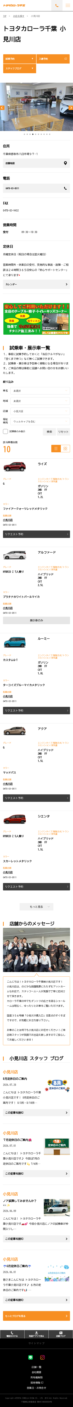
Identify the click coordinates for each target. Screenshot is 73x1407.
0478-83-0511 (12, 188)
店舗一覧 (36, 1367)
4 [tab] (33, 135)
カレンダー (11, 284)
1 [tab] (24, 135)
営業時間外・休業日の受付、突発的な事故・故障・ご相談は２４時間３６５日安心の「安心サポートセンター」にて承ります (36, 269)
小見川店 (8, 520)
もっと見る (36, 906)
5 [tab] (35, 135)
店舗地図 (10, 163)
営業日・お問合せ (36, 1388)
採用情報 (35, 1383)
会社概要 (36, 1372)
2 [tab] (27, 135)
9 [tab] (47, 135)
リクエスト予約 (14, 534)
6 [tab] (38, 135)
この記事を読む (14, 1112)
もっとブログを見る (15, 1316)
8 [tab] (44, 135)
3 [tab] (30, 135)
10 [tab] (49, 135)
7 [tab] (41, 135)
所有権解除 (37, 1377)
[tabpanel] (36, 107)
